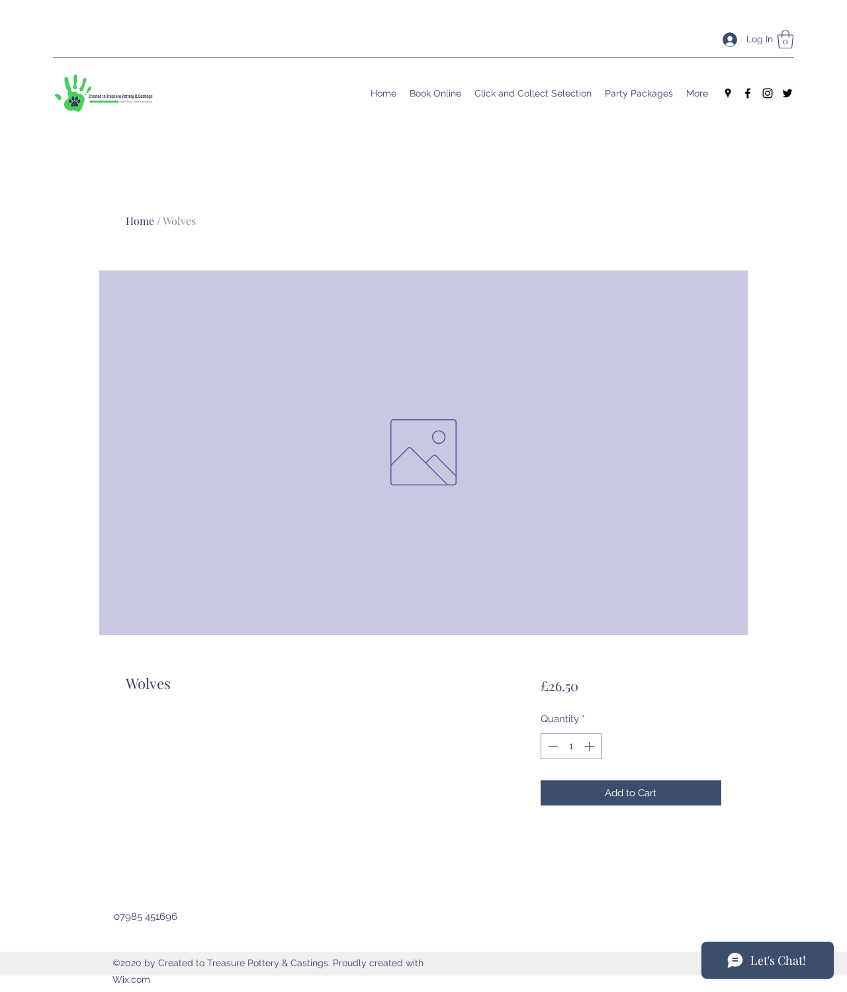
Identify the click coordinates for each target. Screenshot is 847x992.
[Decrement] (551, 746)
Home (140, 220)
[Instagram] (767, 93)
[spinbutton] (571, 746)
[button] (785, 39)
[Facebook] (747, 93)
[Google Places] (728, 93)
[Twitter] (787, 93)
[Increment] (591, 746)
